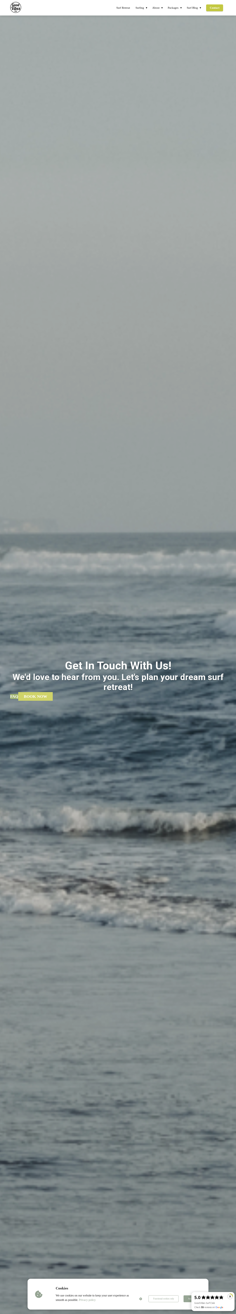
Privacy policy (87, 1299)
